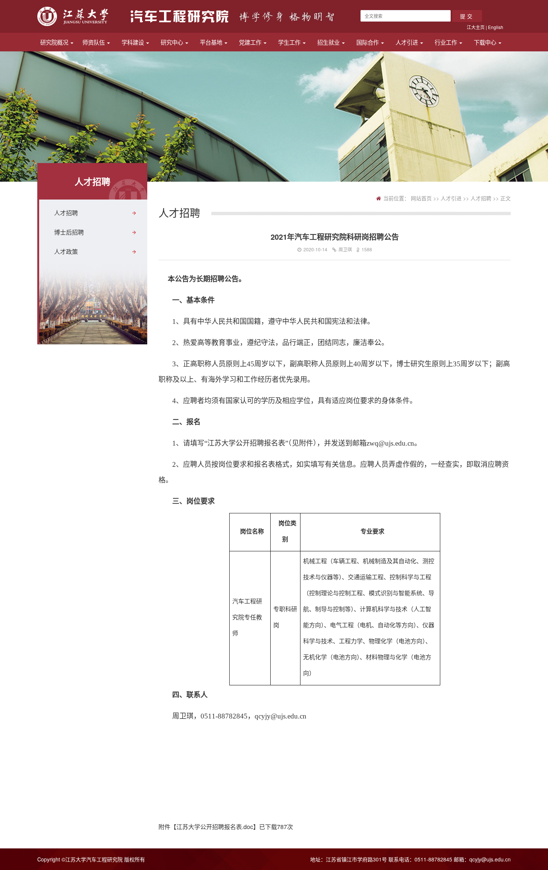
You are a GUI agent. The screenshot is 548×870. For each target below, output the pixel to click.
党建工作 (251, 42)
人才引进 (407, 42)
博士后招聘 (69, 232)
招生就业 (329, 42)
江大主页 (476, 27)
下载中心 (486, 42)
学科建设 (133, 42)
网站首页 (421, 198)
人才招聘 (66, 212)
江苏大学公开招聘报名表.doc (214, 826)
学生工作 (290, 42)
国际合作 (368, 42)
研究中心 (173, 42)
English (495, 27)
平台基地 (212, 42)
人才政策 (66, 251)
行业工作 (447, 42)
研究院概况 (55, 42)
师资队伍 (94, 42)
